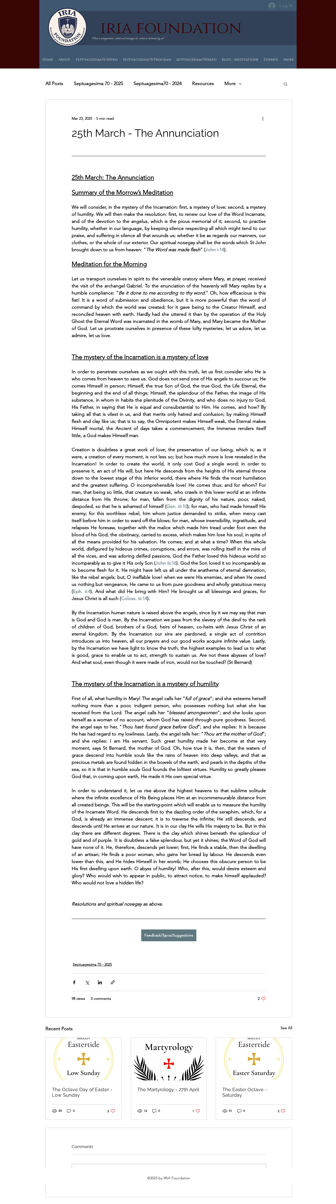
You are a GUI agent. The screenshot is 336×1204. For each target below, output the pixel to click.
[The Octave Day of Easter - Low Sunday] (84, 1059)
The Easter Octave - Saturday (244, 1092)
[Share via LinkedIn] (99, 982)
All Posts (54, 83)
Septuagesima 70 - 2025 (98, 83)
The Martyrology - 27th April (168, 1089)
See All (286, 1028)
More (230, 83)
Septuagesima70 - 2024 (158, 83)
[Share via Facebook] (74, 982)
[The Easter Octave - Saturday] (254, 1059)
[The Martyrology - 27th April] (169, 1059)
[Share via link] (112, 982)
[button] (285, 84)
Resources (203, 83)
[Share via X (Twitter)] (87, 982)
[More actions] (263, 118)
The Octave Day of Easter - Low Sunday (82, 1092)
